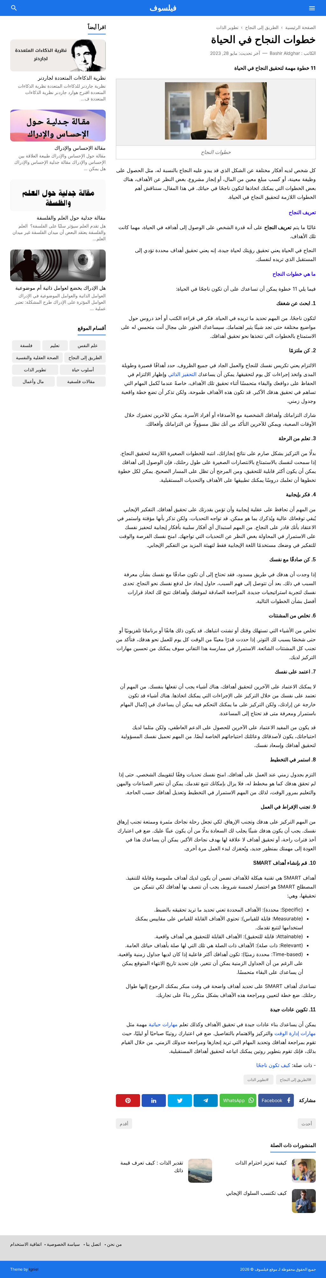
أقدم (124, 1123)
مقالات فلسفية (81, 381)
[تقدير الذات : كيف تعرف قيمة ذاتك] (200, 1171)
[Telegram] (206, 1100)
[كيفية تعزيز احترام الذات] (304, 1171)
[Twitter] (180, 1100)
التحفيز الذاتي (182, 374)
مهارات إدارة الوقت (295, 1033)
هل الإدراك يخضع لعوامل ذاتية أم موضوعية (60, 288)
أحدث (306, 1123)
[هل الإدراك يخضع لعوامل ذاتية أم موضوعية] (58, 279)
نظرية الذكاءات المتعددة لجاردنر (72, 78)
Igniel (34, 1269)
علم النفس (88, 345)
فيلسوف (163, 8)
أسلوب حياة (83, 369)
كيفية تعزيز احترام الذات (261, 1162)
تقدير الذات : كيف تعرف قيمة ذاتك (151, 1166)
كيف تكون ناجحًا (273, 1065)
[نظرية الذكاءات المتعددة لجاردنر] (58, 69)
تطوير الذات (256, 1079)
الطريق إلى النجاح (294, 1079)
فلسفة (26, 345)
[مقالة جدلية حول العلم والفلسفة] (58, 209)
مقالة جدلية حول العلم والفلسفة (71, 217)
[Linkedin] (154, 1100)
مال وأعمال (33, 381)
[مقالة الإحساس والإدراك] (58, 139)
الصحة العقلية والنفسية (37, 357)
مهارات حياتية (163, 1024)
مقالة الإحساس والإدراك (80, 148)
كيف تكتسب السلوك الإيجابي (256, 1193)
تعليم (55, 345)
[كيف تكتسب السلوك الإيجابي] (304, 1201)
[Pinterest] (128, 1100)
